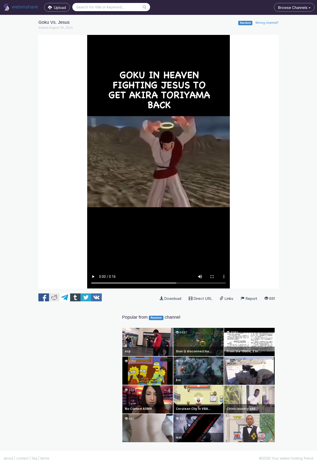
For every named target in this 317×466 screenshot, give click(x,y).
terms (44, 458)
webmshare (24, 7)
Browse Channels (293, 7)
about (8, 458)
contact (22, 458)
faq (34, 458)
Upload (59, 7)
